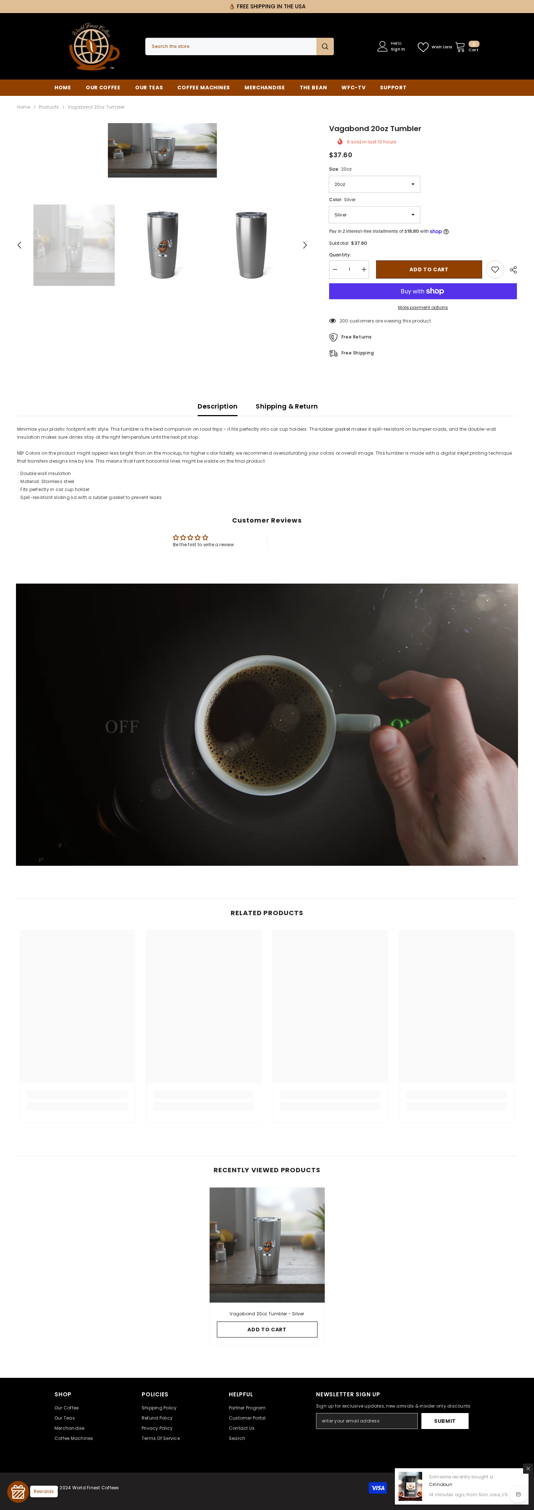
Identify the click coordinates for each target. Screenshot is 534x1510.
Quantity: (340, 255)
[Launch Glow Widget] (18, 1492)
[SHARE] (510, 270)
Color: (342, 199)
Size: (340, 169)
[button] (19, 245)
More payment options (423, 307)
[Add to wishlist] (495, 269)
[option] (162, 150)
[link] (77, 1095)
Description (218, 406)
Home (24, 107)
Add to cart (427, 269)
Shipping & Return (287, 406)
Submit (445, 1421)
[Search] (239, 46)
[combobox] (230, 46)
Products (49, 107)
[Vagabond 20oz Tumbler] (267, 1245)
